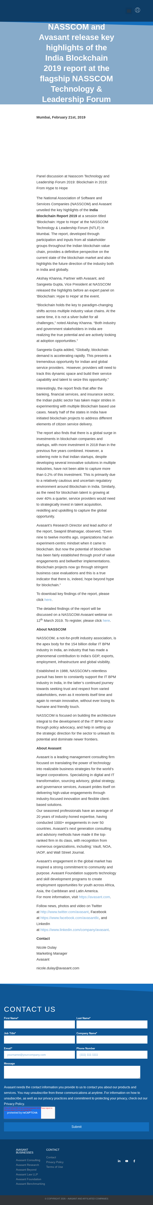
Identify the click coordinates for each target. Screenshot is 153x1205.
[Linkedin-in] (119, 1161)
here (48, 600)
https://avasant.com (94, 897)
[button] (129, 11)
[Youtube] (126, 1161)
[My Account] (137, 10)
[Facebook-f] (134, 1161)
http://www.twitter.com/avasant (64, 912)
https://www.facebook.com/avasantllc (69, 918)
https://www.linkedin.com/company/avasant (74, 930)
